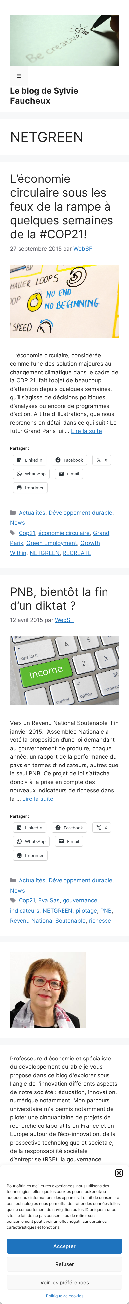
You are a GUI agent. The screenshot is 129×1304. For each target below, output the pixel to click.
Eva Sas (49, 900)
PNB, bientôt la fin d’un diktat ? (59, 598)
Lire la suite (86, 431)
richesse (100, 920)
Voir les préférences (64, 1282)
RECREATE (77, 553)
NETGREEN (45, 553)
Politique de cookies (64, 1295)
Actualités (32, 512)
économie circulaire (64, 533)
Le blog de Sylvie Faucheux (44, 96)
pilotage (86, 910)
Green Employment (51, 543)
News (17, 522)
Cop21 (27, 533)
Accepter (64, 1246)
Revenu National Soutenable (48, 920)
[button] (119, 1173)
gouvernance (80, 900)
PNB (106, 910)
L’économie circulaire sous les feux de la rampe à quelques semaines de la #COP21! (61, 206)
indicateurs (24, 910)
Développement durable (80, 512)
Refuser (64, 1264)
